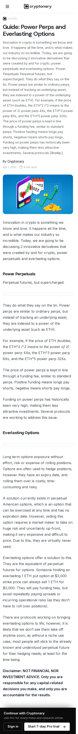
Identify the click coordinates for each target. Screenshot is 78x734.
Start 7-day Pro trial (43, 726)
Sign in (13, 726)
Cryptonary (15, 161)
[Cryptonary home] (38, 6)
